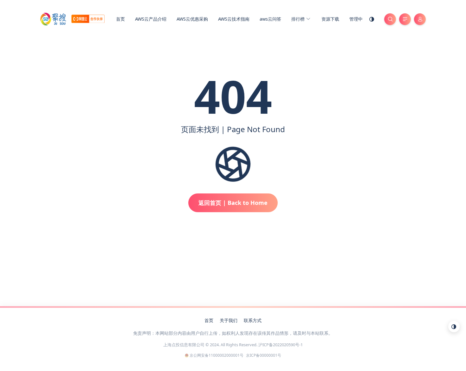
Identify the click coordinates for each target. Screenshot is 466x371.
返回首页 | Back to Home (233, 202)
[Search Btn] (390, 19)
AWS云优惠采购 (192, 19)
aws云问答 (270, 19)
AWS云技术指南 (233, 19)
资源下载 (330, 19)
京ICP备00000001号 (263, 355)
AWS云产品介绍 (150, 19)
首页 (120, 19)
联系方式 (253, 320)
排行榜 (298, 19)
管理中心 (358, 19)
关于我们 (228, 320)
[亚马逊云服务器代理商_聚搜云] (72, 18)
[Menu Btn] (405, 19)
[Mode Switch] (372, 19)
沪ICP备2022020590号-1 (280, 344)
